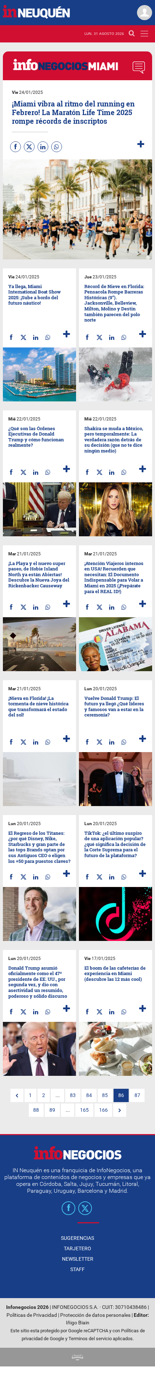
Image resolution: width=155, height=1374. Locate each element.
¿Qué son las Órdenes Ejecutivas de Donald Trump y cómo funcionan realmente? (36, 437)
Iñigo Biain (77, 1323)
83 (73, 1095)
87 (137, 1095)
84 (89, 1095)
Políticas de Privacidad (31, 1315)
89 (52, 1110)
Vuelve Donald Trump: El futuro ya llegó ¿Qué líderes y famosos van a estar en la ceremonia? (114, 706)
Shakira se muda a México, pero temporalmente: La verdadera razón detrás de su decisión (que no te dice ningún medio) (113, 439)
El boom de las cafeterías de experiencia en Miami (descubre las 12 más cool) (115, 973)
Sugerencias (77, 1238)
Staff (77, 1269)
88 (36, 1110)
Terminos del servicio (90, 1338)
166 (103, 1110)
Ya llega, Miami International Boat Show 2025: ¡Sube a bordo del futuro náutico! (34, 294)
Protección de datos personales (95, 1315)
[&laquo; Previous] (16, 1095)
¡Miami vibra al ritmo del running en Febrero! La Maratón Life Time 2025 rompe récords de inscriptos (73, 112)
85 (105, 1095)
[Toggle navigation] (144, 33)
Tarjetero (77, 1248)
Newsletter (77, 1259)
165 (84, 1110)
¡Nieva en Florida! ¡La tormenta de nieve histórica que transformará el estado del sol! (38, 706)
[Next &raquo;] (119, 1110)
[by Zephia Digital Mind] (77, 1357)
